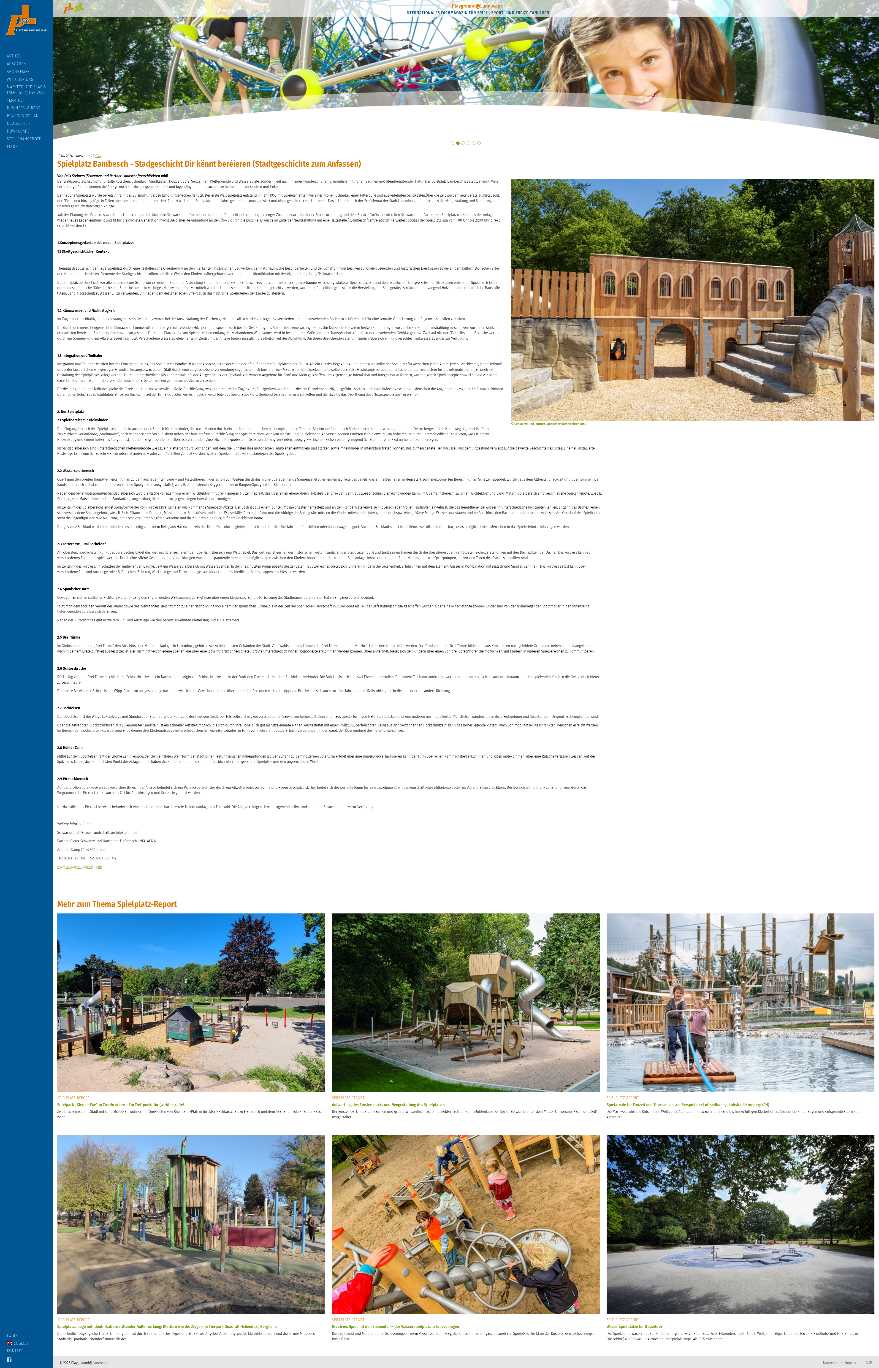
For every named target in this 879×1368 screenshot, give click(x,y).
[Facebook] (9, 1360)
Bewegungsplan (23, 115)
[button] (452, 143)
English (21, 1343)
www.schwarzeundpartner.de (79, 866)
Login (12, 1335)
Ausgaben (16, 63)
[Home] (26, 27)
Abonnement (19, 71)
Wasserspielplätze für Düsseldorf (635, 1326)
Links (12, 146)
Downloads (18, 131)
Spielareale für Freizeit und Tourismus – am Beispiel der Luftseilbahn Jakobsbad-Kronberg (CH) (688, 1104)
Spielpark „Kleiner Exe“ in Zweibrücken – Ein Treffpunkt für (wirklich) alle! (120, 1104)
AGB (869, 1362)
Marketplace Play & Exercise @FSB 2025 (26, 89)
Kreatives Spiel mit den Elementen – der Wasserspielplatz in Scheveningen (395, 1326)
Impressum (854, 1362)
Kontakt (15, 1350)
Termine (15, 100)
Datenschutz (832, 1362)
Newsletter (18, 123)
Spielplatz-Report (73, 1098)
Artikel (14, 56)
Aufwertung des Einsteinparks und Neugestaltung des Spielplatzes (388, 1104)
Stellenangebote (24, 138)
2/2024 (96, 156)
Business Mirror (24, 108)
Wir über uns (20, 79)
